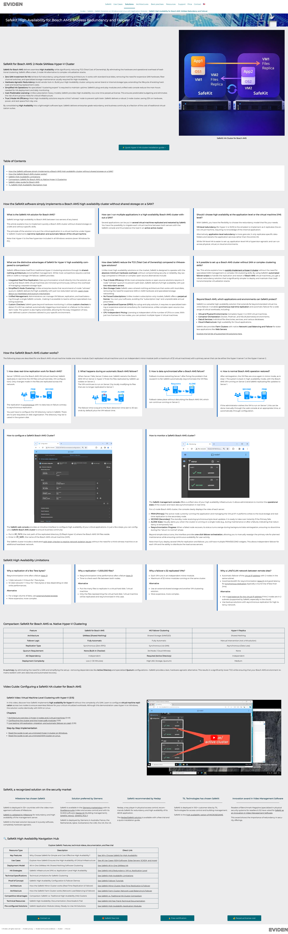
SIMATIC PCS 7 (81, 816)
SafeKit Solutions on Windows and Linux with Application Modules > (122, 11)
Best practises (157, 4)
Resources (171, 4)
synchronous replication (236, 584)
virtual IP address (252, 575)
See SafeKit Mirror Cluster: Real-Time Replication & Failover (124, 886)
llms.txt (67, 929)
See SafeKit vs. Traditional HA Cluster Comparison (120, 896)
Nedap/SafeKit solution (131, 817)
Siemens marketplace (93, 807)
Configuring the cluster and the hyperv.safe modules (32, 720)
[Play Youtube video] (214, 737)
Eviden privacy (28, 929)
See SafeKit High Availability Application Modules (120, 906)
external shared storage (47, 596)
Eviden (83, 11)
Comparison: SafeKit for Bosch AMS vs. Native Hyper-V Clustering (38, 179)
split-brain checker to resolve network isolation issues (67, 542)
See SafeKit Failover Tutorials (110, 881)
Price (190, 4)
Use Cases (118, 4)
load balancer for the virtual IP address (244, 597)
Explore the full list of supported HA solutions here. (219, 334)
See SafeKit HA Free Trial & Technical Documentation (121, 901)
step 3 (44, 575)
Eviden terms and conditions (45, 929)
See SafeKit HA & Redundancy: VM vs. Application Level (122, 870)
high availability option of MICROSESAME (204, 815)
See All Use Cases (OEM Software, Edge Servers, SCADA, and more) (127, 860)
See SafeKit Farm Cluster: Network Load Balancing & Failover (125, 891)
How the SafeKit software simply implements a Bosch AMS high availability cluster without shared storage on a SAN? (61, 171)
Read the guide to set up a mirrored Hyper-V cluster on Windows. (38, 733)
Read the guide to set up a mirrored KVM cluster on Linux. (34, 736)
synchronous (28, 405)
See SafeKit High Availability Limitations (115, 875)
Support (182, 4)
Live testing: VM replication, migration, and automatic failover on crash (39, 723)
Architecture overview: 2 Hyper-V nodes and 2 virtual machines (36, 718)
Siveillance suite (67, 810)
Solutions (129, 4)
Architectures (142, 4)
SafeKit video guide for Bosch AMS (24, 182)
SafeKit (108, 4)
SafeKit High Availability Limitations (24, 177)
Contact (197, 4)
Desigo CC (80, 813)
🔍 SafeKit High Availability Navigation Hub (28, 185)
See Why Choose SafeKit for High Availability (117, 855)
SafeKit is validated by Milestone (17, 815)
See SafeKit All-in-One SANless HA (113, 865)
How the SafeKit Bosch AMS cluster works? (28, 174)
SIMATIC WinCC (67, 816)
